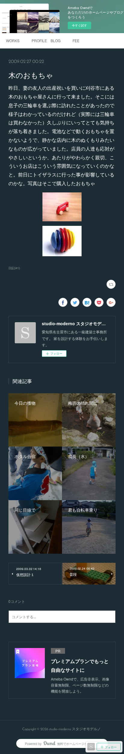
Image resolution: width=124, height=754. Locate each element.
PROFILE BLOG (46, 40)
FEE (76, 40)
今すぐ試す (79, 25)
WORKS (13, 40)
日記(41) (14, 268)
